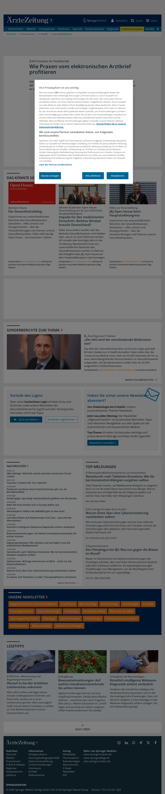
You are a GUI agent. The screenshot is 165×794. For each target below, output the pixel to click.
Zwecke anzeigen (50, 175)
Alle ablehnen (93, 175)
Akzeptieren (117, 175)
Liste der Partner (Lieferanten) (55, 164)
